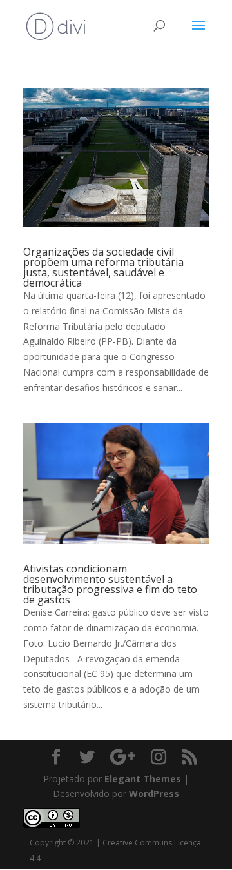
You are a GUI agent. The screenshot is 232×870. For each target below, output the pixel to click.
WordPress (154, 793)
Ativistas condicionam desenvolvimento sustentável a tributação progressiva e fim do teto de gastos (110, 584)
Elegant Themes (142, 779)
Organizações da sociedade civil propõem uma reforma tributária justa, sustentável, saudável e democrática (103, 267)
